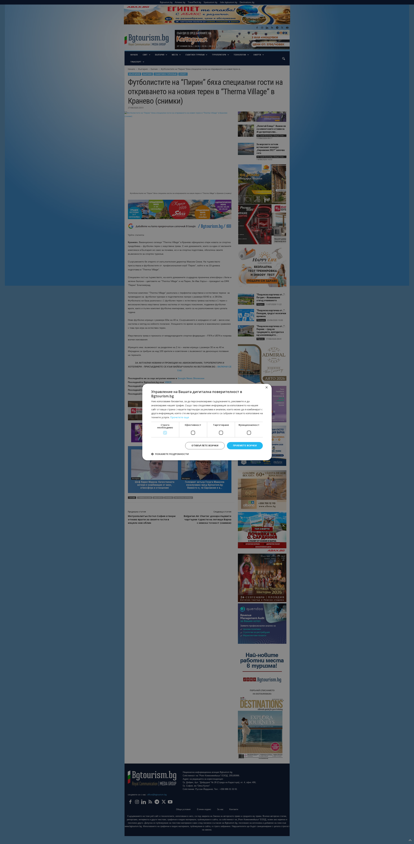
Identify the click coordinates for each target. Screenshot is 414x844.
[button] (170, 453)
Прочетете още (179, 417)
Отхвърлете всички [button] (204, 445)
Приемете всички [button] (245, 445)
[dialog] (207, 422)
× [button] (266, 387)
